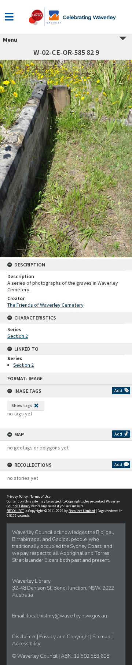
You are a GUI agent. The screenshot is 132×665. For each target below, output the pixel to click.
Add (118, 390)
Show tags (21, 405)
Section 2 (17, 336)
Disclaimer (24, 636)
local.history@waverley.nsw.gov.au (67, 615)
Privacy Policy (17, 496)
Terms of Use (40, 496)
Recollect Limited (82, 510)
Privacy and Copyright (64, 636)
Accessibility (26, 643)
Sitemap (101, 636)
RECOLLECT (15, 510)
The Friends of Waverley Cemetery (45, 305)
